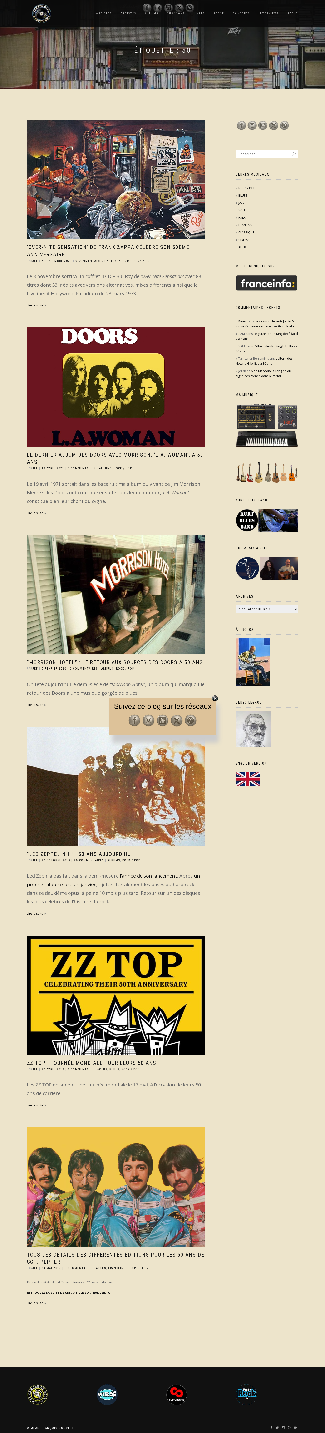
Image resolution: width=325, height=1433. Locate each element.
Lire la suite (35, 305)
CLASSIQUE (246, 232)
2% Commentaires (89, 860)
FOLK (242, 217)
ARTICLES (104, 13)
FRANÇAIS (245, 225)
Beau (242, 321)
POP (133, 1268)
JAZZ (241, 203)
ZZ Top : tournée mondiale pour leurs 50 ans (91, 1063)
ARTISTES (128, 13)
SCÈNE (219, 13)
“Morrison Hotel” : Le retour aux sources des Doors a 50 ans (115, 662)
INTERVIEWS (269, 13)
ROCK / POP (143, 261)
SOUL (242, 210)
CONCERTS (241, 13)
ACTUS (112, 261)
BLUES (114, 1069)
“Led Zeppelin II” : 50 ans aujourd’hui (80, 854)
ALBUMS (125, 261)
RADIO (292, 13)
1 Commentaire (81, 1069)
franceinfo (118, 1268)
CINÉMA (243, 240)
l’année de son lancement (148, 876)
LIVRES (199, 13)
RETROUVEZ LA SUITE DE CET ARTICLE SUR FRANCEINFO (69, 1292)
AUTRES (244, 247)
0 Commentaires (89, 261)
